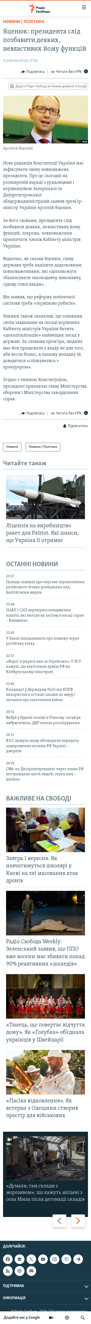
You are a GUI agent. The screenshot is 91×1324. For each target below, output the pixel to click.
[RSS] (8, 1271)
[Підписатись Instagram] (54, 1259)
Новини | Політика (23, 22)
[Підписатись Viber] (66, 1259)
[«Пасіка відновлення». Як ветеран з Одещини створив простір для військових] (45, 1072)
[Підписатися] (31, 1271)
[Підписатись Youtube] (43, 1259)
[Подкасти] (67, 1317)
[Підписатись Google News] (19, 1259)
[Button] (33, 72)
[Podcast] (19, 1271)
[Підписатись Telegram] (78, 1259)
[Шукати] (82, 1317)
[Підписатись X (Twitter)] (31, 1259)
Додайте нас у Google (22, 1318)
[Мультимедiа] (51, 1317)
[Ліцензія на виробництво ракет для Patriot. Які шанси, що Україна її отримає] (45, 497)
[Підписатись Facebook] (8, 1259)
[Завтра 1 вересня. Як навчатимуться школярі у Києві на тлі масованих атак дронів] (45, 830)
